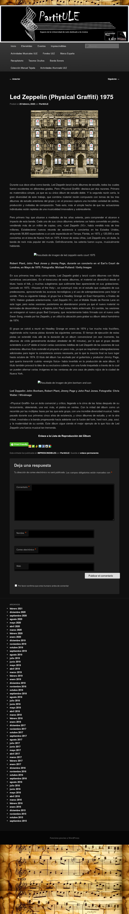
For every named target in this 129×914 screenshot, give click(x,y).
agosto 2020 (16, 619)
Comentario (23, 487)
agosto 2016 (16, 781)
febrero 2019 (16, 675)
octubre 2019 (16, 647)
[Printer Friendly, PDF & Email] (19, 444)
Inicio (13, 46)
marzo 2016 (16, 799)
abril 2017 (15, 753)
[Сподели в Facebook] (43, 446)
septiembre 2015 (18, 820)
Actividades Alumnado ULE (53, 67)
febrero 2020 (16, 633)
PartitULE (43, 103)
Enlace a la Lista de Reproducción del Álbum (64, 436)
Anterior (15, 78)
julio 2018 (15, 700)
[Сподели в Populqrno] (33, 446)
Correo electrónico (26, 549)
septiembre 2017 (18, 735)
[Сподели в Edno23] (30, 446)
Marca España (67, 53)
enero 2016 (15, 806)
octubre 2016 (16, 774)
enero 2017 (15, 764)
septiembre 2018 (18, 693)
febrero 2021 (16, 608)
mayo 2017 (15, 750)
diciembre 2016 (18, 767)
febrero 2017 (16, 760)
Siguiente (113, 78)
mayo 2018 (15, 707)
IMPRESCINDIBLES (47, 452)
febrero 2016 (16, 803)
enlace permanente (89, 452)
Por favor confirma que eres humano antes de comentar (43, 585)
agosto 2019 (16, 654)
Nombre (21, 533)
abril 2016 (15, 796)
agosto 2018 (16, 697)
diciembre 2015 (18, 810)
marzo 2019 (16, 672)
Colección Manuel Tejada (23, 67)
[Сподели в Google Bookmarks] (50, 446)
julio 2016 (15, 785)
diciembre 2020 (18, 612)
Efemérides (26, 46)
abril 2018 (15, 711)
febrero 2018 (16, 718)
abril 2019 (15, 668)
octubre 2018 (16, 689)
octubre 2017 (16, 732)
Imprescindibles (58, 46)
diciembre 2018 (18, 682)
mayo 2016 (15, 792)
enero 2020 (15, 636)
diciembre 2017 (18, 725)
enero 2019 (15, 679)
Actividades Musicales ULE (24, 53)
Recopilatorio (17, 60)
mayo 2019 (15, 665)
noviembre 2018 (18, 686)
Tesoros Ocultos (37, 60)
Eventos (42, 46)
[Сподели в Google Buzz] (47, 446)
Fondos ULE (49, 53)
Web (18, 566)
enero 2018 (15, 721)
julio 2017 (15, 743)
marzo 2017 (16, 757)
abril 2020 (15, 626)
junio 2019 (15, 661)
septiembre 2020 (18, 615)
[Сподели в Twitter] (40, 446)
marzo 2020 (16, 629)
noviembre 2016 (18, 771)
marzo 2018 (16, 714)
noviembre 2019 (18, 643)
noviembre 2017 (18, 728)
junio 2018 (15, 704)
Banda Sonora (57, 60)
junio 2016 (15, 789)
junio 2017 (15, 746)
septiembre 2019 (18, 650)
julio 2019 (15, 658)
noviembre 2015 (18, 813)
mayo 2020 (15, 622)
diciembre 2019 (18, 640)
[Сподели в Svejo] (37, 446)
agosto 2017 (16, 739)
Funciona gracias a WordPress (64, 837)
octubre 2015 (16, 817)
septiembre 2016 (18, 778)
